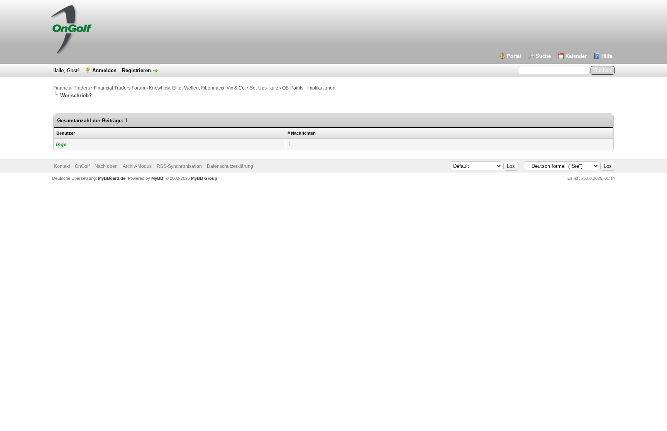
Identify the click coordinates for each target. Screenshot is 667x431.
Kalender (576, 56)
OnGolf (82, 166)
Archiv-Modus (137, 166)
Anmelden (104, 70)
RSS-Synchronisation (179, 166)
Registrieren (136, 70)
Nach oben (106, 166)
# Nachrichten (302, 133)
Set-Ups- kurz (264, 88)
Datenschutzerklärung (230, 166)
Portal (514, 56)
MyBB (157, 178)
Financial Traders (71, 88)
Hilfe (606, 56)
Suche (543, 56)
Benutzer (65, 133)
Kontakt (62, 166)
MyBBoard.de (111, 178)
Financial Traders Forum (119, 88)
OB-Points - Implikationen (308, 88)
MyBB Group (204, 178)
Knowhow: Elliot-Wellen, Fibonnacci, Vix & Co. (197, 88)
